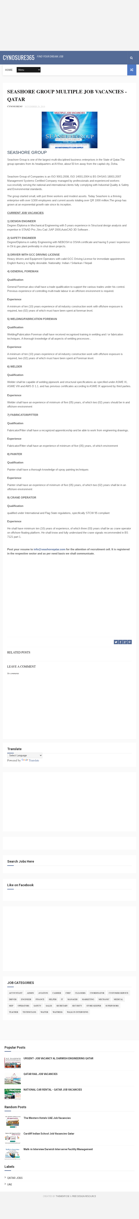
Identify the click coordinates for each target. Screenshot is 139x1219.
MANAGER (72, 999)
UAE (9, 1184)
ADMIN (30, 993)
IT (62, 999)
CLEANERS (80, 993)
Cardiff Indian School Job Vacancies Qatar (49, 1133)
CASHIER (56, 993)
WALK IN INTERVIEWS (77, 1012)
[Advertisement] (69, 25)
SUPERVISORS (112, 1005)
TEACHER (13, 1012)
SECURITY (77, 1005)
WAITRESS (57, 1012)
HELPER (52, 999)
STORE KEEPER (94, 1005)
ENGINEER (26, 999)
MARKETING (88, 999)
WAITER (44, 1012)
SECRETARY (62, 1005)
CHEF (68, 993)
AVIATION (43, 993)
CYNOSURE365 (18, 57)
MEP (11, 1005)
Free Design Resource (84, 1196)
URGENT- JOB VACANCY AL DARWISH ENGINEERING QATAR (58, 1058)
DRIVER (12, 999)
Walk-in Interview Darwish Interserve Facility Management (58, 1149)
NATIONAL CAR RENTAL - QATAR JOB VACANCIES (53, 1089)
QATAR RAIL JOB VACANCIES (41, 1074)
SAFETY (37, 1005)
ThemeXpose (62, 1196)
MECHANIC (104, 999)
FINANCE (40, 999)
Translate (34, 760)
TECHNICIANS (29, 1012)
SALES (49, 1005)
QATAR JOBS (15, 1177)
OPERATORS (23, 1005)
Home (8, 69)
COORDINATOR (97, 993)
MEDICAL (118, 999)
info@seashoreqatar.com (49, 549)
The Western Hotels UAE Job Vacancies (47, 1118)
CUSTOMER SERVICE (118, 993)
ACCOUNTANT (15, 993)
